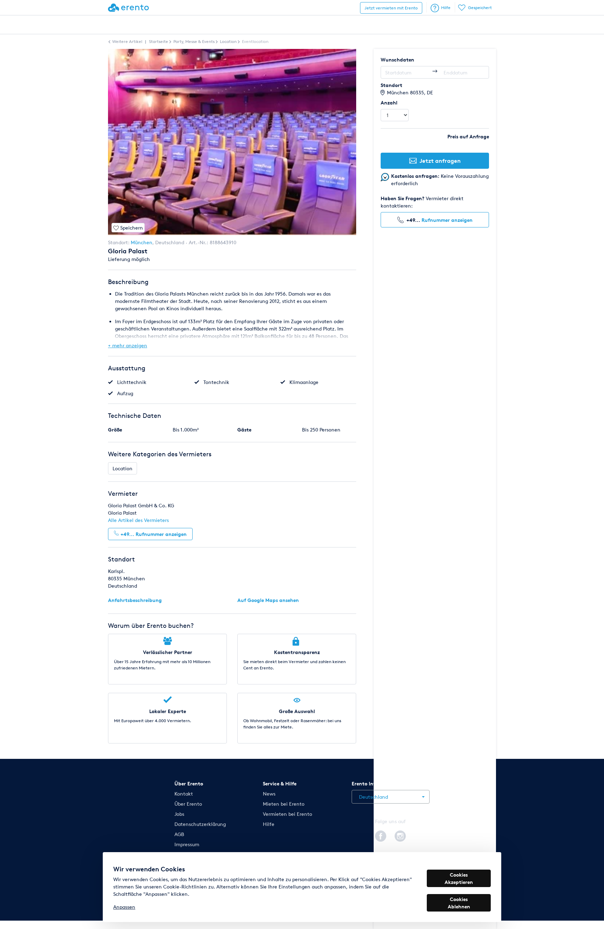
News (269, 794)
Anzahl (389, 103)
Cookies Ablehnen (459, 902)
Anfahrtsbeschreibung (135, 600)
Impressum (186, 844)
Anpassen (124, 907)
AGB (179, 834)
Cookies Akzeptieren (459, 878)
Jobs (179, 814)
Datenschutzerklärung (200, 824)
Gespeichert (480, 7)
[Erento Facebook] (380, 834)
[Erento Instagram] (400, 834)
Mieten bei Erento (283, 804)
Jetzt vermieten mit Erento (391, 7)
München (141, 242)
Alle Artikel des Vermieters (138, 520)
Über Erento (188, 804)
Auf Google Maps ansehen (268, 600)
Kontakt (183, 794)
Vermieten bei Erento (287, 814)
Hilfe (446, 7)
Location (122, 468)
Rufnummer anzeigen (447, 220)
